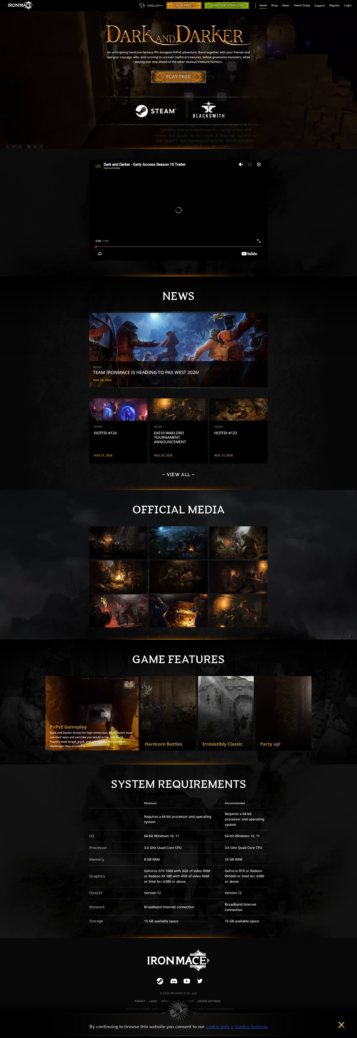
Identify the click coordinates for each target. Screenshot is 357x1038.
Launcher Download (227, 5)
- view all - (178, 474)
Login (347, 5)
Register (334, 5)
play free (178, 76)
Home (263, 5)
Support (320, 5)
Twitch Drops (302, 5)
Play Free (184, 5)
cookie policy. (220, 1026)
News (285, 5)
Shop (274, 5)
